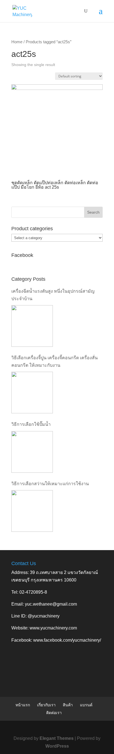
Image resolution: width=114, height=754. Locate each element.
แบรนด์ (86, 705)
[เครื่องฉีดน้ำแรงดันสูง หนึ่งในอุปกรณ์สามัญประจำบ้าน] (32, 326)
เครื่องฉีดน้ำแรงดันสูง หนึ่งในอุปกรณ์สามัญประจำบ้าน (53, 295)
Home (16, 42)
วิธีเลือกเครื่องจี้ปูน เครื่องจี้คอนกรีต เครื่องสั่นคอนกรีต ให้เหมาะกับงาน (54, 361)
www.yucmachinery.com (53, 628)
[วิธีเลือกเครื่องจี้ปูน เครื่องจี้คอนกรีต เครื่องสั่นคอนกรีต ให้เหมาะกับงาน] (32, 392)
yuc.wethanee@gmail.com (51, 604)
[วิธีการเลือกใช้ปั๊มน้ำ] (32, 452)
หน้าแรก (22, 705)
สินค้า (68, 705)
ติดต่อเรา (54, 712)
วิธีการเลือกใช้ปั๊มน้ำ (31, 424)
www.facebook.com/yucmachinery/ (67, 640)
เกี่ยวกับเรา (46, 705)
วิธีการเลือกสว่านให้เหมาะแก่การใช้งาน (50, 483)
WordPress (57, 746)
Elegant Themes (57, 738)
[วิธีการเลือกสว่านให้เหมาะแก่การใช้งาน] (32, 511)
